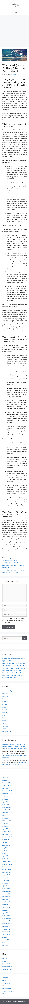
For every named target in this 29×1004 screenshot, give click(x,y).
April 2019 (5, 913)
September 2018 (7, 932)
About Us (5, 978)
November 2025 (7, 791)
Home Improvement (8, 710)
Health (4, 707)
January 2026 (6, 785)
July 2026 (5, 780)
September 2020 (7, 872)
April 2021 (5, 856)
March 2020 (6, 888)
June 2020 (5, 880)
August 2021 (6, 845)
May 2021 (5, 853)
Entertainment (6, 699)
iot (16, 560)
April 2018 (5, 945)
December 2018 (7, 923)
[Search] (24, 638)
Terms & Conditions (8, 991)
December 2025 (7, 788)
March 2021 (6, 858)
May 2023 (5, 818)
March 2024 (6, 804)
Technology (8, 558)
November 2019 (7, 899)
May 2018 (5, 942)
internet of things (10, 560)
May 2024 (5, 799)
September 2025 (7, 793)
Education (5, 696)
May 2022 (5, 826)
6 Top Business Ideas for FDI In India (15, 748)
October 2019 (6, 902)
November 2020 (7, 867)
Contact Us (5, 980)
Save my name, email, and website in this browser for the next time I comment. (14, 620)
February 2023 (6, 821)
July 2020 (5, 877)
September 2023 (7, 812)
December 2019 (7, 896)
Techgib (15, 4)
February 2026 (6, 783)
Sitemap (4, 986)
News (4, 720)
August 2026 (6, 777)
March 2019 (6, 915)
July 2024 (5, 796)
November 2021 (7, 837)
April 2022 (5, 829)
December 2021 (7, 834)
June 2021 (5, 850)
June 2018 (5, 940)
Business (5, 693)
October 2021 (6, 839)
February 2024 (6, 807)
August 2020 (6, 875)
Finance (4, 701)
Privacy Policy (6, 988)
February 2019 (6, 918)
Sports (4, 723)
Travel (4, 729)
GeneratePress (22, 1001)
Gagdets (4, 704)
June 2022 (5, 823)
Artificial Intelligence (8, 691)
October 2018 (6, 929)
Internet (4, 712)
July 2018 (5, 937)
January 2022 (6, 831)
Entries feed (6, 964)
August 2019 (6, 907)
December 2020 (7, 864)
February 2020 (6, 891)
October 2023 (6, 810)
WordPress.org (7, 969)
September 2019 (7, 904)
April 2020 (5, 886)
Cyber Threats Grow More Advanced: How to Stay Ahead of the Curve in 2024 (13, 565)
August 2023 (6, 815)
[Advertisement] (14, 30)
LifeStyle (5, 718)
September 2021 (7, 842)
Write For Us (6, 983)
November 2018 (7, 926)
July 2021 (5, 848)
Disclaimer (5, 994)
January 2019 (6, 921)
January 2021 (6, 861)
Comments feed (7, 966)
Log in (4, 961)
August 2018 (6, 934)
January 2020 (6, 894)
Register (4, 958)
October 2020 (6, 869)
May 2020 (5, 883)
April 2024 (5, 802)
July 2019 (5, 910)
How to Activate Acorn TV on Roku (12, 673)
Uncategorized (6, 731)
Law (3, 715)
